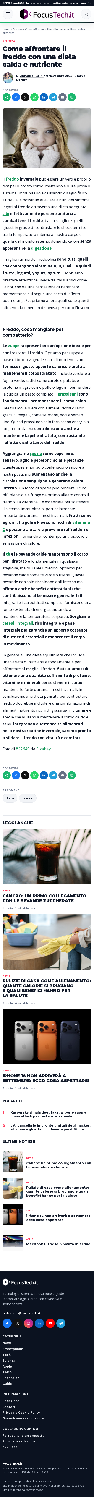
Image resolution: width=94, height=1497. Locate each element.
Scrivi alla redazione (19, 1441)
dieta (10, 798)
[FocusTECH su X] (17, 1323)
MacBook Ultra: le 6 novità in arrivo (58, 1244)
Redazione (11, 1401)
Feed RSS (10, 1447)
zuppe (13, 345)
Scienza (18, 29)
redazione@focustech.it (22, 1313)
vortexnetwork (35, 1490)
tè (8, 554)
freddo (12, 179)
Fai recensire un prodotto (23, 1435)
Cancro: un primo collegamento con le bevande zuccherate (44, 898)
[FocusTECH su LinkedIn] (39, 1323)
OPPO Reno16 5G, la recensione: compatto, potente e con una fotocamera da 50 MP (47, 2)
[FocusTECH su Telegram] (60, 1323)
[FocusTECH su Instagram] (28, 1323)
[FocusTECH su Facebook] (7, 1323)
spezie (36, 453)
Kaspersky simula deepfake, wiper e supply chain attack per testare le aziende (48, 1114)
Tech (7, 1355)
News (7, 890)
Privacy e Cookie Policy (21, 1412)
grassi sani (67, 394)
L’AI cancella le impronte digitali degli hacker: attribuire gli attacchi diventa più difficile (50, 1127)
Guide (7, 1384)
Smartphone (13, 1349)
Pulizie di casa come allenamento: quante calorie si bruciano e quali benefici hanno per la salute (47, 988)
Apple (7, 1070)
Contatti (9, 1407)
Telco (7, 1372)
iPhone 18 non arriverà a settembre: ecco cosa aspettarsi (46, 1078)
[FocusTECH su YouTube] (50, 1323)
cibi (6, 213)
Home (6, 29)
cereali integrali (18, 623)
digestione (41, 248)
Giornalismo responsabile (23, 1418)
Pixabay (43, 748)
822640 (23, 748)
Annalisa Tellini (32, 76)
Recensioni (11, 1378)
